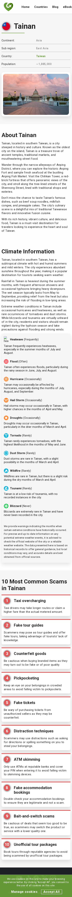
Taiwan (41, 56)
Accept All (51, 892)
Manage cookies (24, 892)
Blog (55, 7)
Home (26, 7)
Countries (41, 7)
